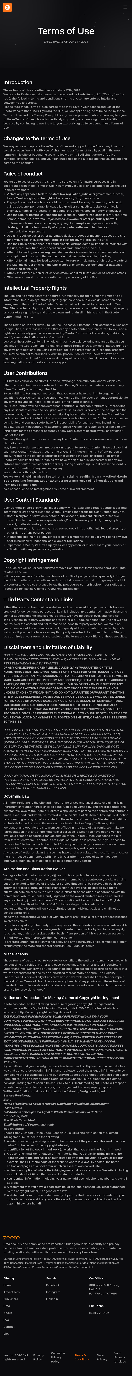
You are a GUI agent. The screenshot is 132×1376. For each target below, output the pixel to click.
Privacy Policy (38, 1357)
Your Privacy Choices (120, 1357)
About (7, 1313)
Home (7, 1285)
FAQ (6, 1320)
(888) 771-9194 (99, 1313)
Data (6, 1306)
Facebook (53, 1285)
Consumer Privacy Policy (58, 1357)
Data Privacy (102, 1357)
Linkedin (52, 1299)
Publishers (10, 1299)
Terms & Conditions (82, 1357)
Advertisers (11, 1292)
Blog (6, 1333)
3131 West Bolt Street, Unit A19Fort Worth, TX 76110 (104, 1289)
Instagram (53, 1292)
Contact (9, 1327)
